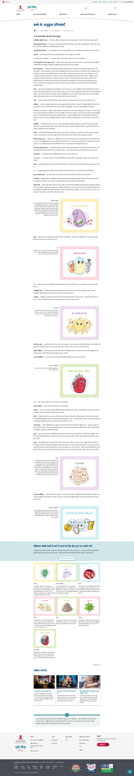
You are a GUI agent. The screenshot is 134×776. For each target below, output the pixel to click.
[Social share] (129, 771)
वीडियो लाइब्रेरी (69, 737)
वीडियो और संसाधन (112, 14)
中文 (28, 766)
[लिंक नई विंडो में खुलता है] (75, 768)
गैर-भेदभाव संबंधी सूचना (84, 740)
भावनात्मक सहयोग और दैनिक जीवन (87, 14)
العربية (22, 766)
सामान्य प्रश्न (54, 743)
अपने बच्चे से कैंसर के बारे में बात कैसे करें (66, 692)
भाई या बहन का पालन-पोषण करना (42, 691)
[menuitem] (103, 744)
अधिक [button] (115, 2)
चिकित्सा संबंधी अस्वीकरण (84, 737)
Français (110, 2)
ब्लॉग (66, 740)
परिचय (53, 737)
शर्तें (80, 746)
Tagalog (35, 767)
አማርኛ (61, 766)
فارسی (53, 767)
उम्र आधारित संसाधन (55, 30)
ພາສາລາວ (55, 766)
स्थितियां (18, 14)
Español (105, 2)
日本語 (29, 767)
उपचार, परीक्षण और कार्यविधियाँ (39, 14)
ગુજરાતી (23, 767)
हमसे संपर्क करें (55, 740)
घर (37, 30)
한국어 (41, 766)
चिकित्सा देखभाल (62, 14)
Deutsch (16, 767)
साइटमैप (81, 750)
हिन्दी (41, 767)
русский (47, 767)
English (100, 2)
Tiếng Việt (34, 766)
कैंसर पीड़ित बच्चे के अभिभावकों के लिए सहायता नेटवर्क (89, 692)
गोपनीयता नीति (82, 743)
